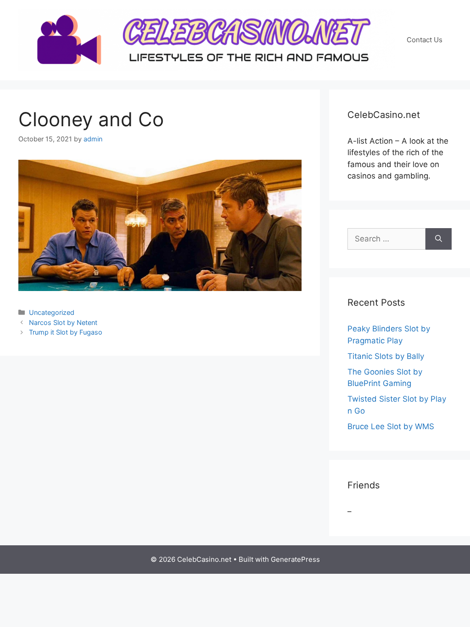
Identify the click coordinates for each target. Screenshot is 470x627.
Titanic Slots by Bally (385, 356)
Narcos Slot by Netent (63, 322)
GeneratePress (295, 559)
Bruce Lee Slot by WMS (390, 426)
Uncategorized (51, 312)
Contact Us (424, 39)
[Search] (438, 239)
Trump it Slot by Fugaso (65, 332)
